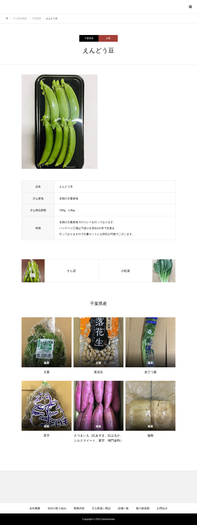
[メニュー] (190, 6)
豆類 (108, 38)
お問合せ (162, 508)
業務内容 (79, 508)
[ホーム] (7, 18)
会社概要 (34, 508)
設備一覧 (123, 508)
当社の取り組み (57, 508)
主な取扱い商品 (101, 508)
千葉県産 (88, 38)
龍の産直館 (142, 508)
